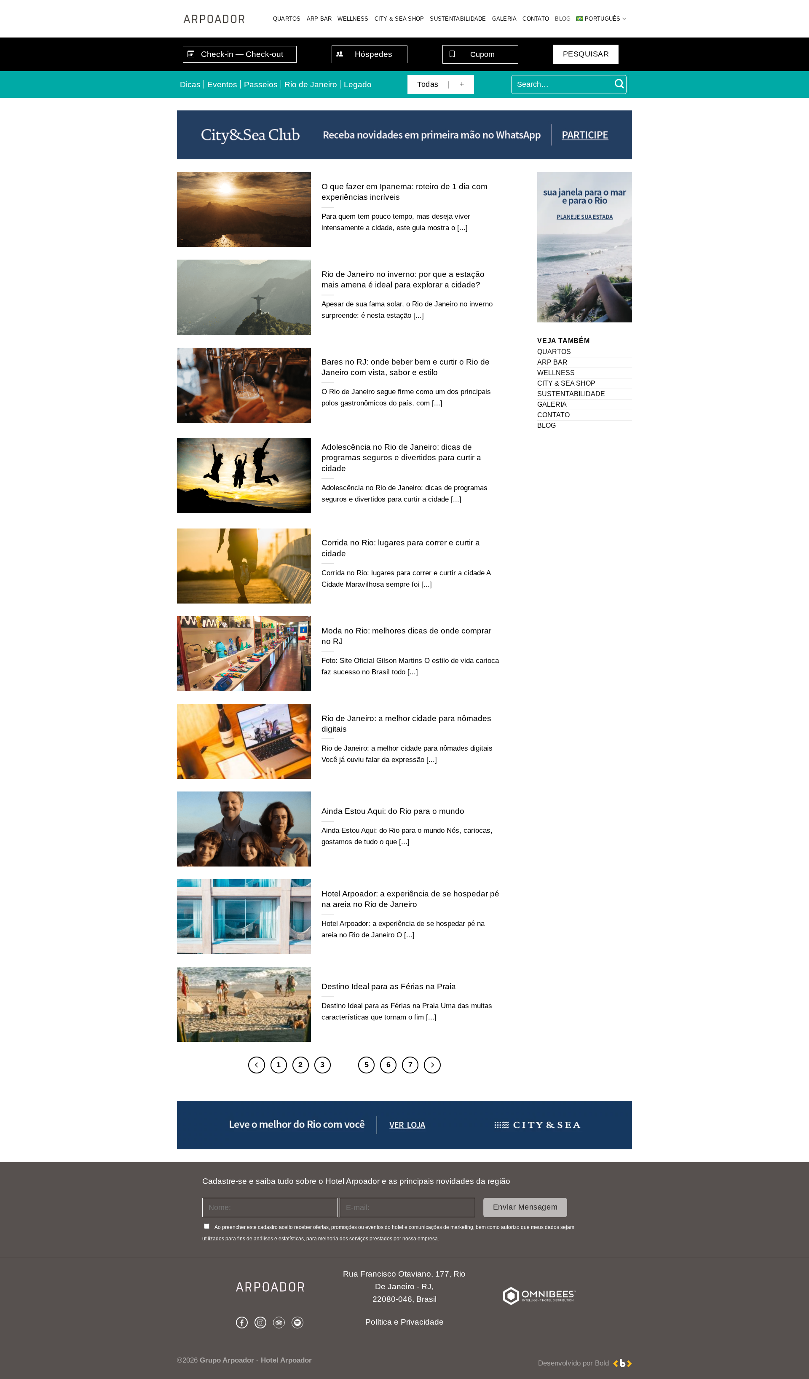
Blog (563, 19)
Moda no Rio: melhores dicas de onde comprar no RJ (406, 636)
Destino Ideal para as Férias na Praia (388, 986)
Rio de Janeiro (310, 84)
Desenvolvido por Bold (575, 1363)
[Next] (432, 1065)
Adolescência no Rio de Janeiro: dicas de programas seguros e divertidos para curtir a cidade (401, 457)
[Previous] (256, 1065)
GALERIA (552, 404)
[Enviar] (619, 84)
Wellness (353, 19)
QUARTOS (554, 352)
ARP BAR (552, 362)
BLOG (546, 425)
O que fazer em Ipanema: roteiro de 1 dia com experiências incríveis (404, 191)
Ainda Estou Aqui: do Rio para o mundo (392, 811)
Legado (358, 84)
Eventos (222, 84)
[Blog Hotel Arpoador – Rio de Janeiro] (213, 19)
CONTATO (553, 415)
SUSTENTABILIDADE (571, 394)
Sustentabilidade (458, 19)
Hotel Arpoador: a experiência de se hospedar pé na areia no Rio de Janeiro (410, 899)
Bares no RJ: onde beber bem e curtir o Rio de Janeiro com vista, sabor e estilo (405, 367)
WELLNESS (556, 373)
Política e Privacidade (404, 1321)
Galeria (504, 19)
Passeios (261, 84)
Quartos (287, 19)
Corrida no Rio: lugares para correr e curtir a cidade (400, 548)
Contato (535, 19)
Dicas (190, 84)
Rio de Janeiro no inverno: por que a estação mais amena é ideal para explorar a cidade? (403, 279)
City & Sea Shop (399, 19)
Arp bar (319, 19)
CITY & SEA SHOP (566, 383)
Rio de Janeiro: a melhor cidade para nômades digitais (406, 723)
